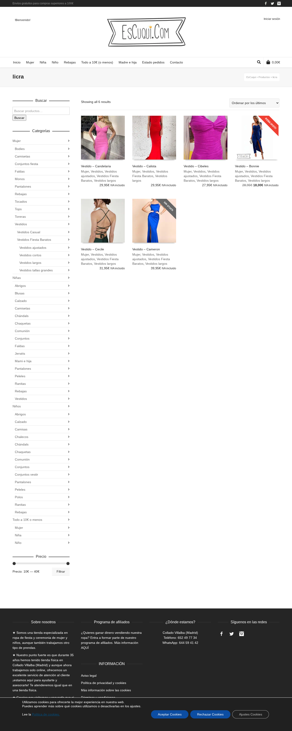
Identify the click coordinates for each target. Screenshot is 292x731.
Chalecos (21, 437)
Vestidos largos (105, 180)
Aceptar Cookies (170, 714)
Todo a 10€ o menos (27, 519)
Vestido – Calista (144, 166)
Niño (18, 543)
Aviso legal (88, 675)
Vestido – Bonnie (247, 166)
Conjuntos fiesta (26, 164)
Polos (19, 497)
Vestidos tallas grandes (36, 270)
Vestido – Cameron (146, 249)
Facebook (266, 3)
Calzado (21, 301)
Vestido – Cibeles (196, 166)
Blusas (19, 293)
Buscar (19, 118)
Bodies (20, 149)
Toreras (20, 216)
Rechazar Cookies (210, 714)
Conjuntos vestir (26, 474)
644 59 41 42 (188, 643)
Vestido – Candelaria (96, 166)
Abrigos (20, 286)
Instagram (279, 3)
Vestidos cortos (30, 255)
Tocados (21, 201)
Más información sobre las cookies (106, 690)
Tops (18, 209)
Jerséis (20, 353)
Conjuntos (22, 338)
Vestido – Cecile (92, 249)
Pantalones (23, 186)
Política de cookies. (46, 714)
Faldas (20, 171)
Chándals (22, 316)
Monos (20, 179)
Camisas (21, 429)
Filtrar (61, 571)
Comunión (22, 331)
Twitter (272, 3)
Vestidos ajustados (32, 247)
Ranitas (20, 383)
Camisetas (22, 156)
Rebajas (21, 194)
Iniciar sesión (272, 19)
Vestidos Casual (28, 232)
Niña (18, 535)
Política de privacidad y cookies (103, 683)
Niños (17, 406)
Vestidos (97, 171)
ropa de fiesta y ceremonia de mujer (39, 637)
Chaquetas (23, 323)
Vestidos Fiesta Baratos (34, 239)
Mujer (85, 171)
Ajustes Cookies (250, 714)
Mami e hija (23, 361)
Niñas (17, 278)
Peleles (20, 376)
